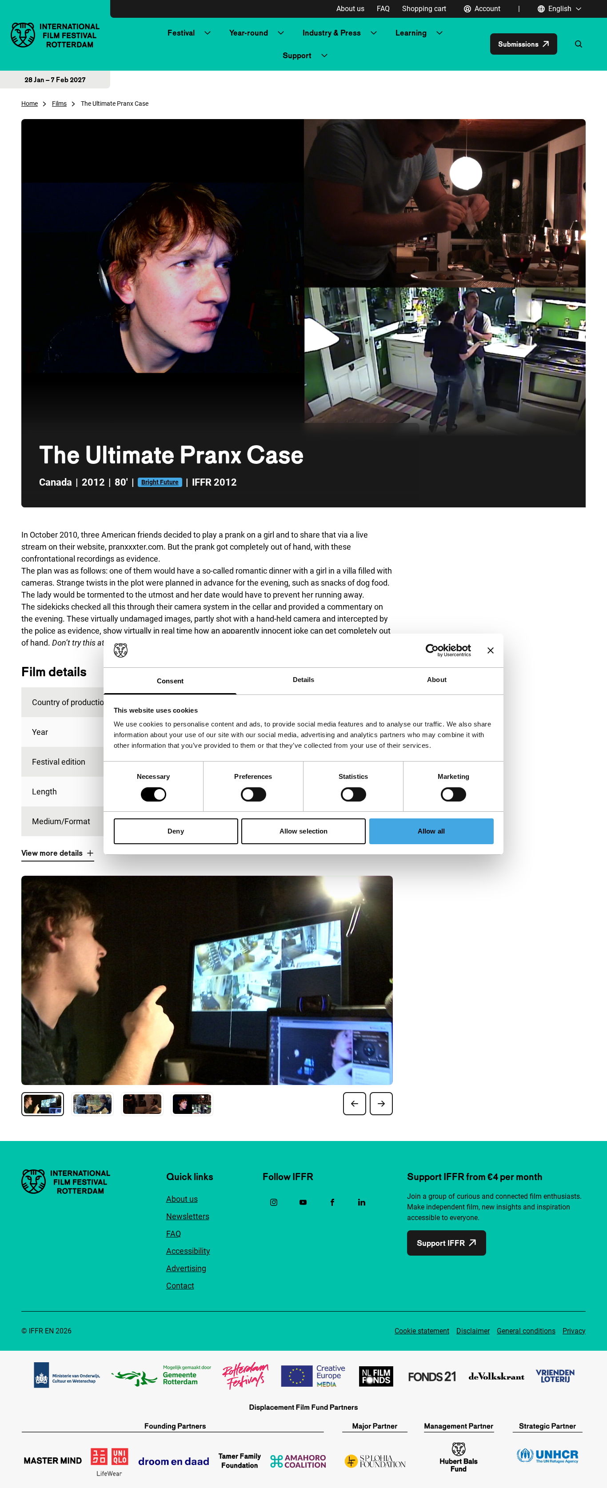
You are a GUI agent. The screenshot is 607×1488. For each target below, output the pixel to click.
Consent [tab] (170, 681)
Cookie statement (422, 1331)
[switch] (253, 794)
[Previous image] (354, 1103)
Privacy (574, 1331)
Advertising (186, 1268)
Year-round (248, 32)
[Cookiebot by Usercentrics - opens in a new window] (432, 650)
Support (297, 55)
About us (350, 8)
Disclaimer (473, 1331)
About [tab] (437, 679)
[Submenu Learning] (439, 33)
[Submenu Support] (324, 56)
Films (59, 103)
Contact (180, 1285)
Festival (181, 32)
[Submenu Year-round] (281, 33)
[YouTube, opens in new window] (303, 1202)
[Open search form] (578, 44)
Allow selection (304, 831)
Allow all (431, 831)
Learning (411, 32)
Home (29, 103)
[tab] (42, 1104)
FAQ (383, 8)
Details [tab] (304, 679)
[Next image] (381, 1103)
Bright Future (160, 482)
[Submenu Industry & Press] (374, 33)
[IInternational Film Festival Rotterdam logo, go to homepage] (55, 35)
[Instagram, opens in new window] (274, 1202)
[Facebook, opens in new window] (332, 1202)
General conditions (526, 1331)
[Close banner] (490, 650)
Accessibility (188, 1251)
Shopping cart (424, 8)
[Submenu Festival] (207, 33)
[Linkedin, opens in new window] (362, 1202)
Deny (176, 831)
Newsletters (187, 1216)
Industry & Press (332, 32)
